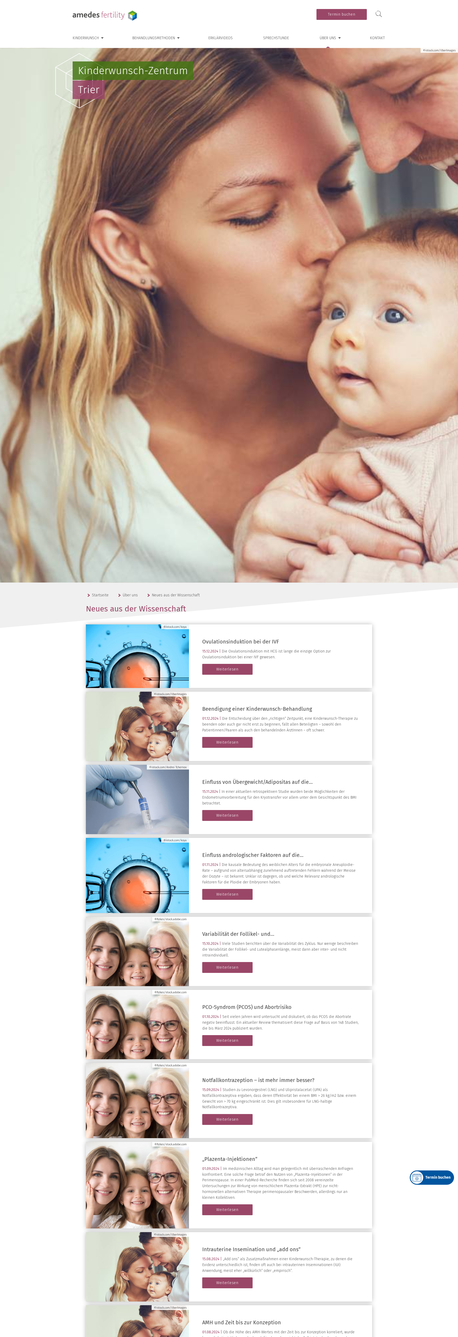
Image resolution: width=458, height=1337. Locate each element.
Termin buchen (341, 14)
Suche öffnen (378, 14)
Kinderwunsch (86, 38)
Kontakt (377, 38)
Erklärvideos (220, 38)
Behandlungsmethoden (153, 38)
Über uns (328, 38)
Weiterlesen (227, 669)
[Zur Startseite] (106, 16)
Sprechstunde (276, 38)
